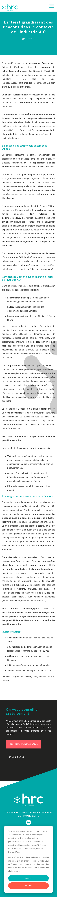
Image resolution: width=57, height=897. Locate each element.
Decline (28, 885)
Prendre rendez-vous (23, 744)
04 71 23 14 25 (17, 757)
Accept (28, 878)
